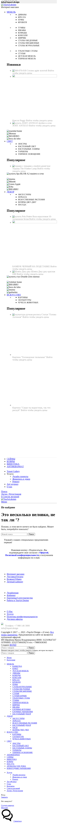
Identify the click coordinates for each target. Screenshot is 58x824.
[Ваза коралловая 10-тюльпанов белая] (22, 216)
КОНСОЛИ (16, 678)
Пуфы (21, 20)
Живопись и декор (21, 479)
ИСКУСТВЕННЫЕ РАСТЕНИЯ (24, 723)
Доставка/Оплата (15, 576)
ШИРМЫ (16, 705)
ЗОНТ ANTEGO (20, 125)
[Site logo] (8, 4)
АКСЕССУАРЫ (18, 718)
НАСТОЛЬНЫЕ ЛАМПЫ (22, 748)
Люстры (22, 144)
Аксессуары (24, 194)
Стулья (21, 53)
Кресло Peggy (19, 120)
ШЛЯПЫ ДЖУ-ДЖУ (20, 730)
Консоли (22, 35)
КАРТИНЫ (16, 734)
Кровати (22, 22)
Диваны (22, 15)
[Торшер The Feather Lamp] (31, 166)
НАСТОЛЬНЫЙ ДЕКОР (21, 714)
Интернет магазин (15, 574)
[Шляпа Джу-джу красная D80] (21, 271)
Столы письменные (28, 43)
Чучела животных (28, 303)
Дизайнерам (12, 593)
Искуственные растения (31, 200)
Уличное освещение (29, 154)
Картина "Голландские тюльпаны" (29, 357)
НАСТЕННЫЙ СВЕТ (20, 746)
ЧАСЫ (14, 727)
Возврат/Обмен (14, 579)
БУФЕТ (15, 668)
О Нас (10, 611)
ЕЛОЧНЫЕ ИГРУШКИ (21, 709)
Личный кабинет (15, 581)
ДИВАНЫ (16, 673)
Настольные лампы (29, 149)
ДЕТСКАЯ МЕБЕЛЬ (20, 671)
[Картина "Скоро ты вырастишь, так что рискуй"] (34, 405)
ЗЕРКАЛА (16, 721)
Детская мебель (27, 56)
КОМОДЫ (16, 675)
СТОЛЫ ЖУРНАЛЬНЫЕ (22, 687)
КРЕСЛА (16, 680)
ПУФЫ (15, 684)
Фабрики (11, 595)
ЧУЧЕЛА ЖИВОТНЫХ (21, 739)
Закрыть (4, 797)
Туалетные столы (27, 51)
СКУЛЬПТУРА (18, 737)
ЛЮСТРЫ (16, 743)
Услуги (10, 614)
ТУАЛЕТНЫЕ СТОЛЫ (21, 698)
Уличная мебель (27, 59)
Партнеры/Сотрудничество (20, 598)
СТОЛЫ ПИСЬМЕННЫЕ (22, 691)
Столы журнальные (29, 46)
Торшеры (23, 151)
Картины (23, 297)
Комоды (22, 33)
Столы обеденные (28, 40)
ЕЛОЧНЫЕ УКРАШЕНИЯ (22, 712)
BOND (13, 645)
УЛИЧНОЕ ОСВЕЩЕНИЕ (22, 752)
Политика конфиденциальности (22, 616)
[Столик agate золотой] (19, 70)
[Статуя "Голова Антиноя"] (26, 314)
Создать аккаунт (7, 805)
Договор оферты (15, 619)
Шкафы (22, 30)
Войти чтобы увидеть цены (39, 120)
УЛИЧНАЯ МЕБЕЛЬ (20, 702)
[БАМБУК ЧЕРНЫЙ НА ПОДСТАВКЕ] (34, 222)
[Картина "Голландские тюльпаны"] (34, 354)
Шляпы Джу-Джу (27, 202)
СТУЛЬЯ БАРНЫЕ (19, 696)
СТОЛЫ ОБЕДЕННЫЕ (21, 689)
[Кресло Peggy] (34, 76)
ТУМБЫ (15, 700)
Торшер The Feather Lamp (24, 168)
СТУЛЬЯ (15, 693)
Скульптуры (24, 300)
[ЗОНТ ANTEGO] (32, 123)
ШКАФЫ (16, 707)
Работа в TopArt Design (18, 600)
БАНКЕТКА (17, 666)
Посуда (22, 205)
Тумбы (21, 28)
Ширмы (22, 38)
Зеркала (22, 197)
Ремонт (15, 481)
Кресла (22, 17)
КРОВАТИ (16, 682)
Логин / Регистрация (15, 791)
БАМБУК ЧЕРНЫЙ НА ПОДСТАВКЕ (31, 266)
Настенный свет (27, 146)
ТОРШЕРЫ (16, 750)
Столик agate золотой (37, 70)
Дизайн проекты (20, 476)
